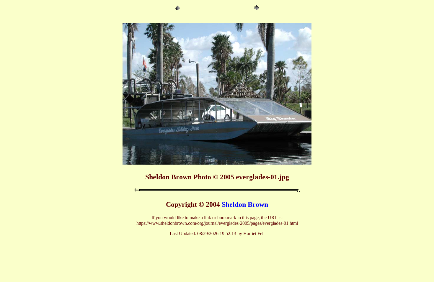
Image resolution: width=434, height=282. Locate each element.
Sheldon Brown (245, 204)
